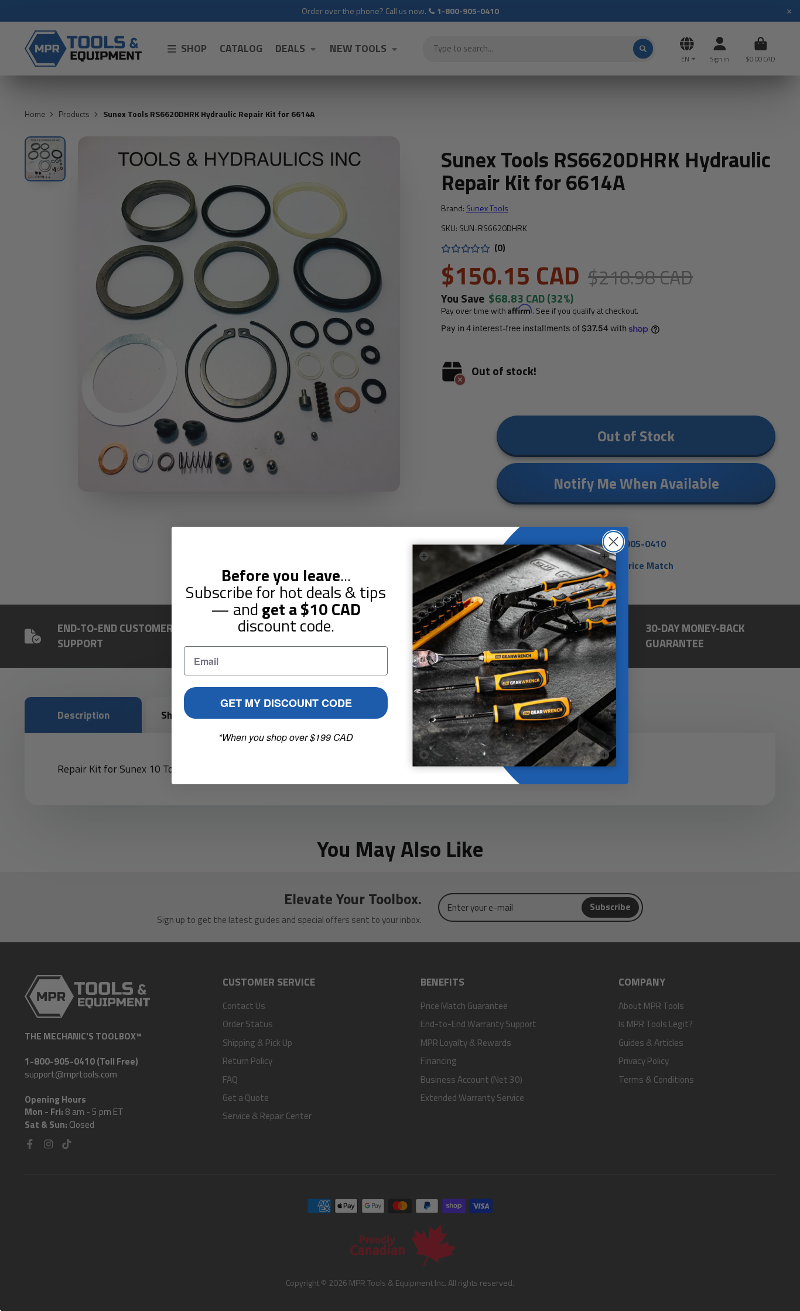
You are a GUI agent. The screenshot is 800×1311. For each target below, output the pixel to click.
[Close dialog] (613, 541)
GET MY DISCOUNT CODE (286, 703)
